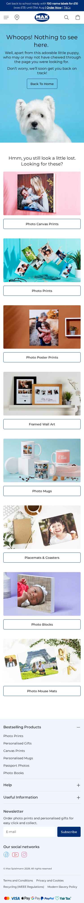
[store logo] (42, 17)
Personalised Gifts (17, 743)
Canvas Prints (14, 751)
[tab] (42, 727)
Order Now (54, 7)
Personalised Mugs (18, 758)
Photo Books (13, 773)
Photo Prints (13, 736)
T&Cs (67, 7)
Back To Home (42, 84)
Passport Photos (16, 766)
